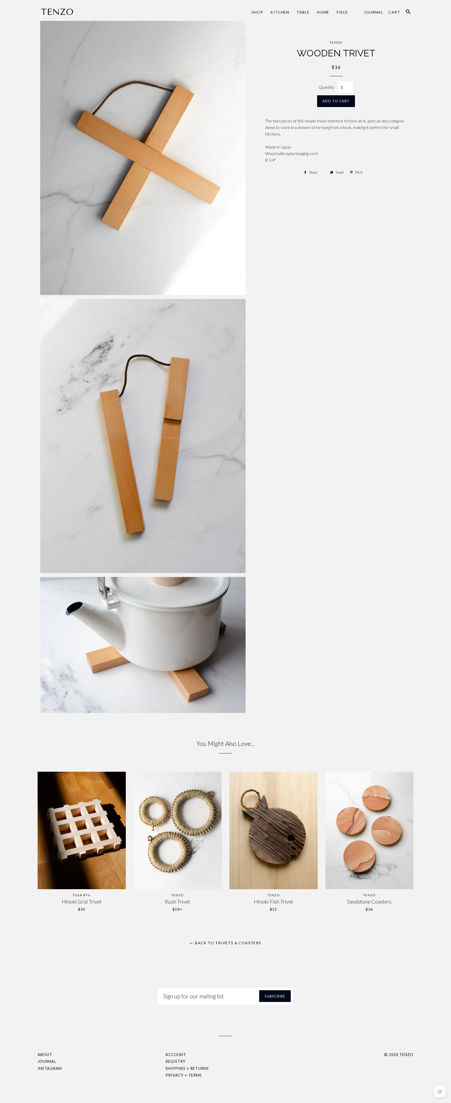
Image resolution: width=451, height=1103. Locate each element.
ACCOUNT (175, 1054)
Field (342, 12)
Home (323, 12)
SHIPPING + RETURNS (187, 1068)
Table (303, 12)
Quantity (326, 87)
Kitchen (279, 12)
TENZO (406, 1054)
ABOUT (45, 1054)
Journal (373, 12)
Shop (257, 12)
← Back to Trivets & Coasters (225, 943)
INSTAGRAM (50, 1068)
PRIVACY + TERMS (183, 1075)
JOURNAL (47, 1061)
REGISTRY (175, 1061)
